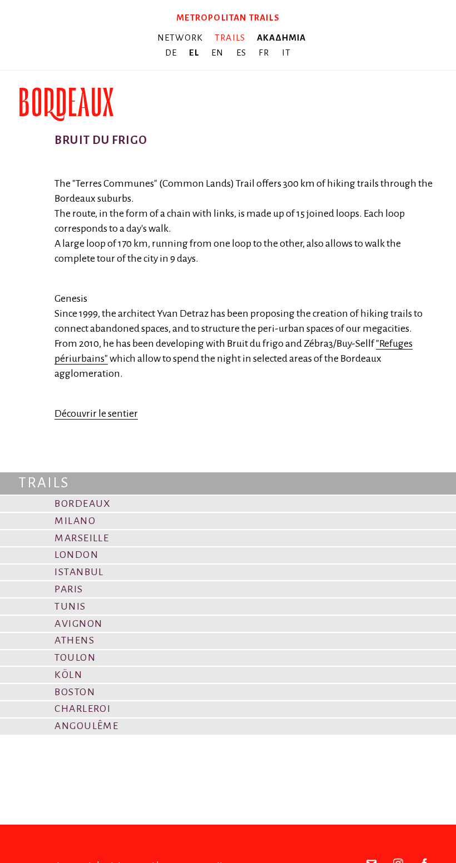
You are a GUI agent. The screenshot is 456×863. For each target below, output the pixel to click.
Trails (230, 37)
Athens (74, 640)
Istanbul (79, 571)
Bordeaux (82, 503)
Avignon (78, 623)
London (76, 554)
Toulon (75, 657)
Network (180, 37)
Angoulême (86, 725)
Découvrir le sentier (96, 413)
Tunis (70, 606)
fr (265, 52)
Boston (74, 691)
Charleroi (82, 708)
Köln (68, 674)
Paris (68, 589)
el (195, 52)
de (172, 52)
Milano (75, 520)
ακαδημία (281, 37)
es (242, 52)
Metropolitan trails (227, 17)
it (286, 52)
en (218, 52)
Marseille (81, 537)
